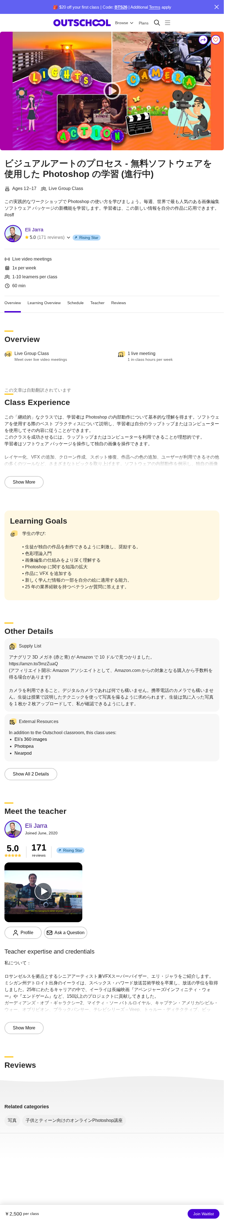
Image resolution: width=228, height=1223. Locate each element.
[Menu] (167, 23)
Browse (121, 23)
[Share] (203, 39)
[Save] (215, 39)
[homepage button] (82, 22)
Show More (24, 482)
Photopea (24, 746)
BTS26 (121, 7)
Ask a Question (69, 932)
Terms (154, 7)
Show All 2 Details (31, 774)
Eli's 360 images (30, 739)
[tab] (12, 302)
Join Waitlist (203, 1214)
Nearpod (23, 753)
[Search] (157, 22)
